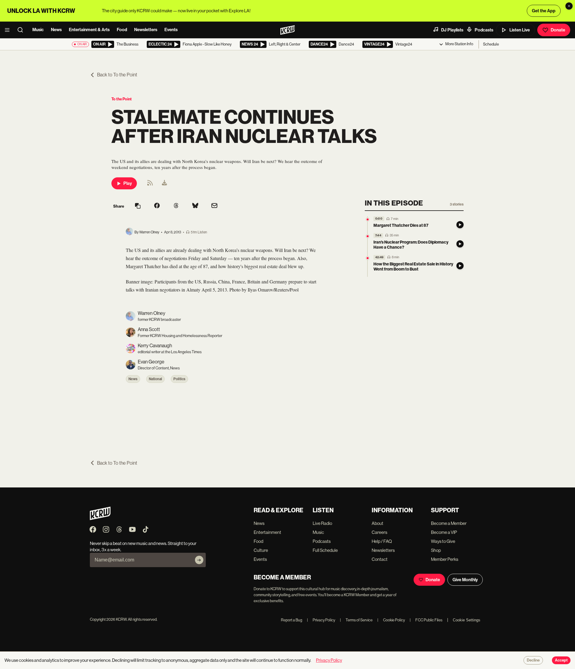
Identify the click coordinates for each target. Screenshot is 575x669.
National (155, 379)
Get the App (544, 10)
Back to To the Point (117, 75)
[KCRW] (100, 518)
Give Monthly (465, 579)
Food (122, 29)
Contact (380, 559)
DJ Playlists (452, 30)
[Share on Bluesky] (195, 206)
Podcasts (484, 30)
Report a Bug (291, 620)
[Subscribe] (199, 560)
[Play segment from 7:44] (367, 236)
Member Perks (444, 559)
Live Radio (322, 523)
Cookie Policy (391, 620)
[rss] (150, 185)
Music (38, 29)
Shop (436, 550)
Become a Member (449, 523)
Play (127, 183)
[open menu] (9, 30)
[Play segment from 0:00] (367, 219)
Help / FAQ (382, 541)
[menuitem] (164, 183)
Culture (261, 550)
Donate (558, 30)
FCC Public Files (426, 620)
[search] (22, 30)
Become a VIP (444, 532)
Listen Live (519, 30)
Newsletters (145, 29)
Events (171, 29)
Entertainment (267, 532)
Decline (533, 660)
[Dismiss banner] (569, 6)
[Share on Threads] (176, 206)
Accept (561, 660)
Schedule (491, 44)
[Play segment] (460, 224)
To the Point (121, 99)
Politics (179, 379)
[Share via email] (214, 206)
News (56, 29)
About (377, 523)
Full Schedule (325, 550)
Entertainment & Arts (89, 29)
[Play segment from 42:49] (367, 258)
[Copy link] (138, 206)
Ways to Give (443, 541)
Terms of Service (356, 620)
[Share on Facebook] (157, 206)
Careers (379, 532)
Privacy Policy (321, 620)
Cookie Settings (466, 620)
